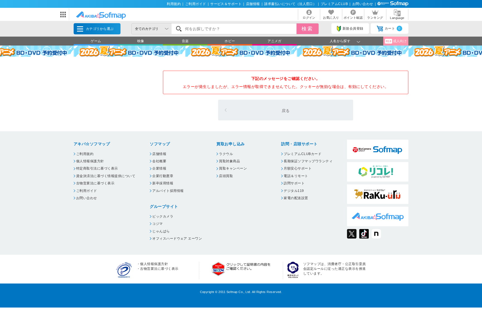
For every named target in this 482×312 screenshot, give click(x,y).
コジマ (157, 224)
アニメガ (274, 41)
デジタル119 (294, 191)
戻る (286, 110)
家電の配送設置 (296, 198)
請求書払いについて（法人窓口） (290, 4)
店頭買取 (226, 176)
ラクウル (226, 154)
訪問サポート (294, 183)
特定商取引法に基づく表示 (97, 168)
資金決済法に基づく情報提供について (105, 176)
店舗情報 (253, 4)
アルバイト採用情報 (168, 191)
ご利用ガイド (195, 4)
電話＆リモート (296, 176)
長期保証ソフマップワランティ (308, 161)
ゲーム (96, 41)
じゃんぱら (161, 231)
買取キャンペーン (233, 168)
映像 (140, 41)
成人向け (396, 41)
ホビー (230, 41)
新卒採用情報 (162, 183)
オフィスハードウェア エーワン (177, 238)
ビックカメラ (162, 216)
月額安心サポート (298, 168)
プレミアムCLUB (334, 4)
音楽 (185, 41)
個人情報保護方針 (90, 161)
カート (393, 28)
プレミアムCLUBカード (302, 154)
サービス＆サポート (226, 4)
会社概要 (159, 161)
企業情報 (159, 168)
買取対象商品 (229, 161)
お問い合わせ (362, 4)
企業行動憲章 (162, 176)
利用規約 (174, 4)
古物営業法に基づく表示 (95, 183)
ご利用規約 (84, 154)
